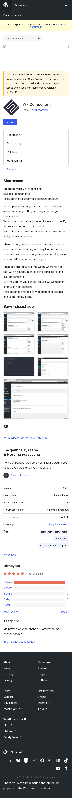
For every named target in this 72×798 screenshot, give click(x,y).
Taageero (12, 169)
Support (8, 696)
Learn (6, 691)
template (62, 545)
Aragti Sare (10, 555)
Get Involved (46, 691)
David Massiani (39, 110)
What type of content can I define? (25, 437)
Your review (10, 611)
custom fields (60, 539)
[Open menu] (66, 5)
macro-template (48, 545)
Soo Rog (10, 122)
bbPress (10, 731)
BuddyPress (12, 737)
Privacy (8, 680)
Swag (43, 708)
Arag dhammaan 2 (59, 524)
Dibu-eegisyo (15, 143)
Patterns (43, 680)
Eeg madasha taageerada (19, 641)
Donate (44, 702)
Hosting (8, 674)
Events (42, 696)
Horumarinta (14, 160)
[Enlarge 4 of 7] (64, 338)
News (6, 668)
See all (65, 611)
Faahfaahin (14, 134)
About (7, 662)
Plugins (42, 674)
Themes (43, 668)
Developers (10, 702)
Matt (8, 725)
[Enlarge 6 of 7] (64, 361)
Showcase (44, 662)
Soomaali (16, 752)
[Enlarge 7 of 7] (64, 383)
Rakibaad (13, 152)
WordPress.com (14, 719)
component (46, 532)
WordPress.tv (13, 708)
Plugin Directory (12, 15)
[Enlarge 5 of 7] (30, 361)
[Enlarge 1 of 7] (30, 316)
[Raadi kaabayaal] (38, 38)
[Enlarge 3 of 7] (30, 338)
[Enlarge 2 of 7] (64, 316)
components (61, 532)
